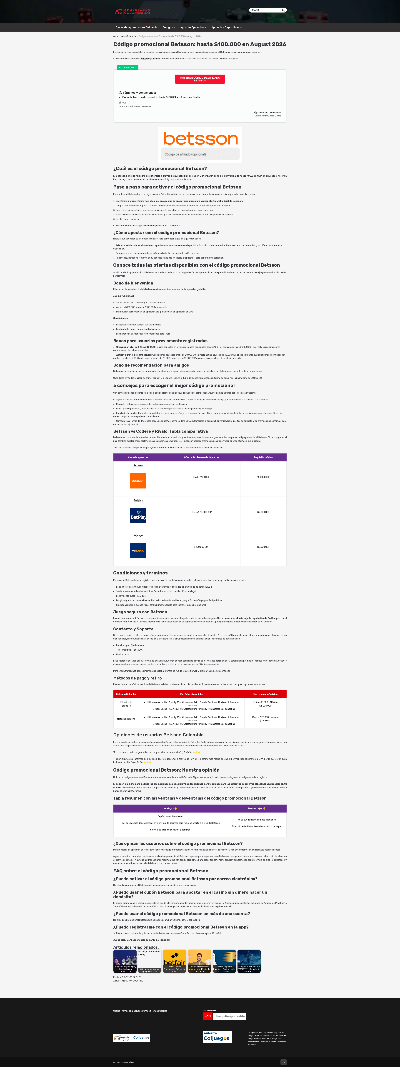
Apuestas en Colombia (124, 36)
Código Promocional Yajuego (127, 1011)
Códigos (167, 27)
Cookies (163, 1011)
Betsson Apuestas (149, 58)
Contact (146, 1011)
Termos (155, 1011)
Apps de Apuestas (192, 27)
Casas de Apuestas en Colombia (136, 27)
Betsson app (151, 225)
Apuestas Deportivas (225, 27)
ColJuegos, (274, 618)
